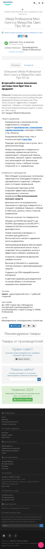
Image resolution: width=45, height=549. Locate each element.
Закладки (5, 466)
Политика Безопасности (10, 422)
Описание (16, 65)
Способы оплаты (7, 495)
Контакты (5, 433)
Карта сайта (6, 437)
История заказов (7, 464)
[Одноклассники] (24, 36)
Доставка (5, 419)
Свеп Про (27, 139)
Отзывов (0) (28, 65)
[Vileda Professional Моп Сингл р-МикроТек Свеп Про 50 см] (22, 34)
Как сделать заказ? (8, 500)
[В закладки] (28, 326)
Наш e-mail (5, 486)
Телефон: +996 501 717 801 (11, 477)
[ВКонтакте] (19, 36)
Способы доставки (8, 497)
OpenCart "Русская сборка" (19, 541)
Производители (7, 446)
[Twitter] (21, 36)
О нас (4, 417)
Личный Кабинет (7, 461)
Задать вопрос (24, 359)
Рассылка (5, 468)
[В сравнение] (33, 326)
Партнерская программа (10, 451)
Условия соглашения (9, 424)
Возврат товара (7, 435)
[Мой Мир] (26, 36)
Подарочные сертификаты (11, 448)
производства (21, 127)
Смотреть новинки (23, 399)
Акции (4, 453)
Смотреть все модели (16, 52)
